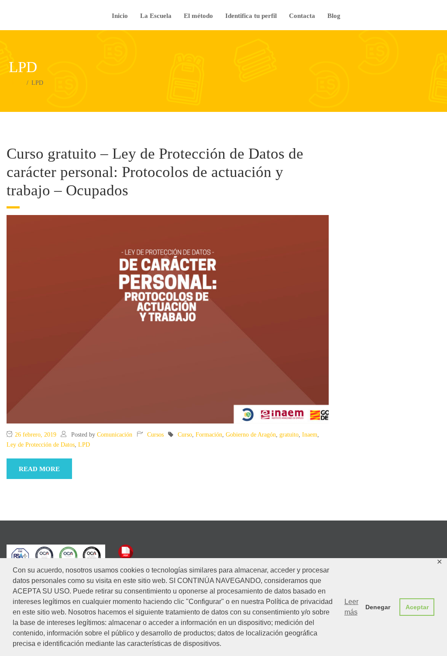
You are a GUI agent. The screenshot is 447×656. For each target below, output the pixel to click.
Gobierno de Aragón (251, 434)
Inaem (309, 434)
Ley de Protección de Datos (41, 444)
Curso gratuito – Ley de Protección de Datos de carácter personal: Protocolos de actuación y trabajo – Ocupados (155, 172)
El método (198, 15)
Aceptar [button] (417, 607)
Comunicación (114, 434)
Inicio (120, 15)
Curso (185, 434)
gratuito (289, 434)
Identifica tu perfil (251, 15)
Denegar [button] (377, 607)
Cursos (155, 434)
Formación (209, 434)
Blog (333, 15)
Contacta (302, 15)
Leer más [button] (351, 607)
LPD (84, 444)
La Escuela (156, 15)
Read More (39, 468)
